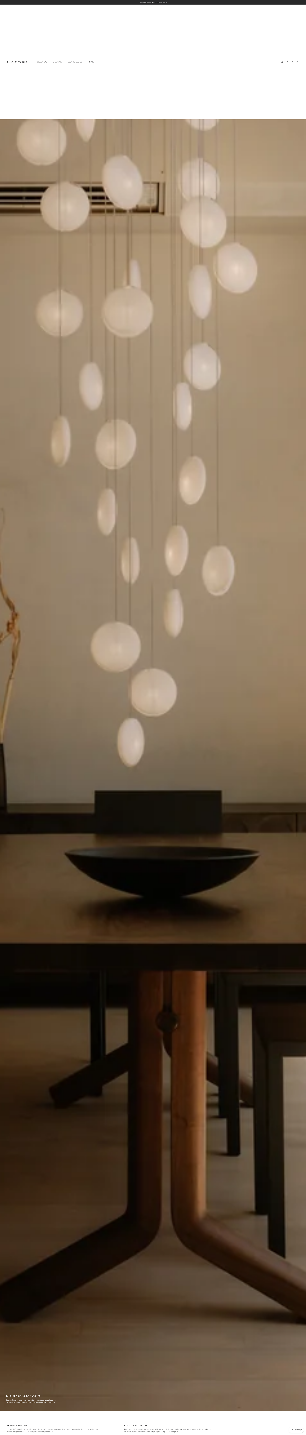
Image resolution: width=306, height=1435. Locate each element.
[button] (45, 62)
